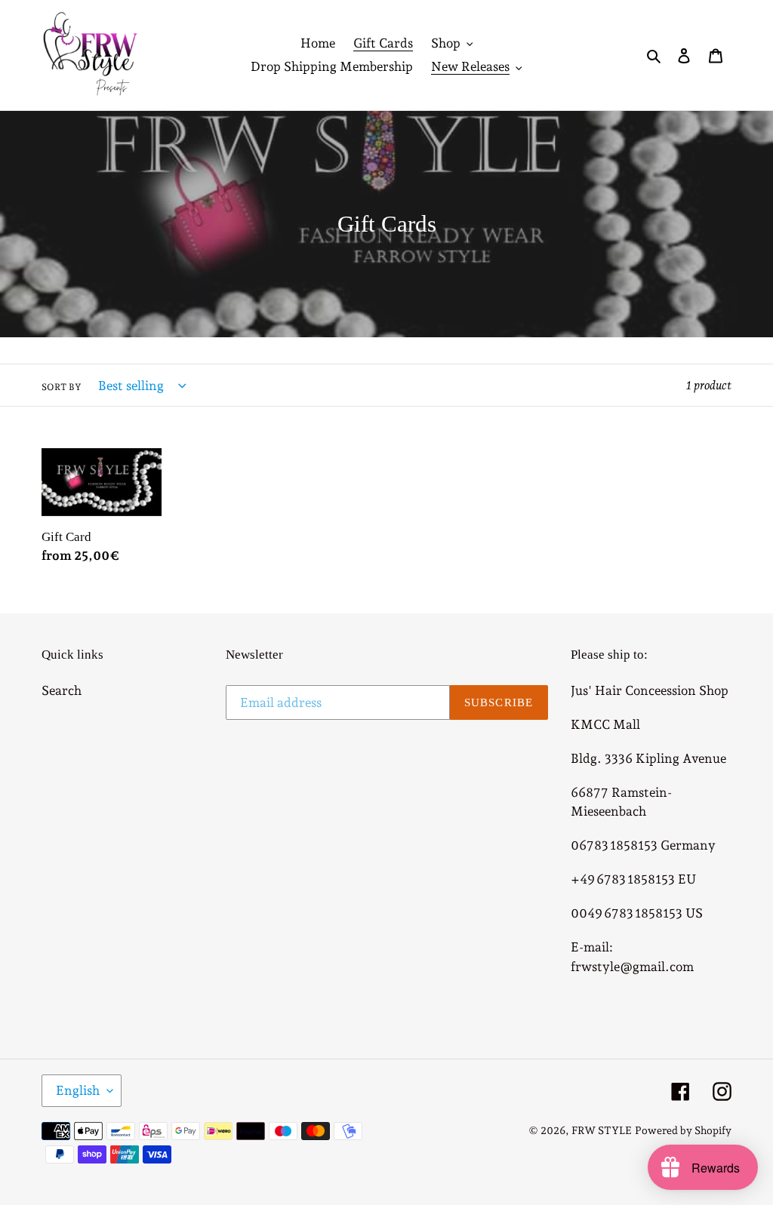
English (78, 1090)
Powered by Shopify (683, 1130)
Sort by (62, 387)
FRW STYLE (601, 1130)
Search (62, 690)
